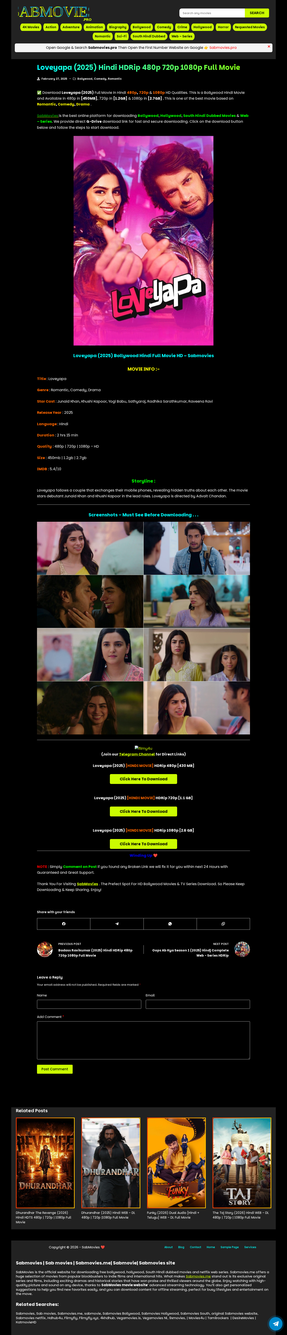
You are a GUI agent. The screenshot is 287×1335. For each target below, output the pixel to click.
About (168, 1247)
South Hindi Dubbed (149, 36)
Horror (223, 27)
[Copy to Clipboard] (223, 924)
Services (250, 1247)
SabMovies (87, 883)
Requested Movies (250, 27)
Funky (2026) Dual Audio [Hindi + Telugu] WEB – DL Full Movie (173, 1215)
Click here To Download (143, 779)
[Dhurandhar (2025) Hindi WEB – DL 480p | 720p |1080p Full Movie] (110, 1163)
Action (51, 27)
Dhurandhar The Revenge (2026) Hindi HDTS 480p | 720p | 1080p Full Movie (43, 1217)
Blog (181, 1247)
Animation (94, 27)
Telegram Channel (137, 754)
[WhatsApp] (170, 924)
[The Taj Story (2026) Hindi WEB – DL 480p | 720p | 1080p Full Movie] (242, 1163)
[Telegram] (117, 924)
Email (150, 995)
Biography (117, 27)
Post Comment (54, 1069)
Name (42, 995)
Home (211, 1247)
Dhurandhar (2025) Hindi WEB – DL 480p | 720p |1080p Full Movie (108, 1215)
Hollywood (203, 27)
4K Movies (30, 27)
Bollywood (142, 27)
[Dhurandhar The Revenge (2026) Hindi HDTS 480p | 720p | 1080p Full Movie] (45, 1163)
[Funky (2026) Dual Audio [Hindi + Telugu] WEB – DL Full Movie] (176, 1163)
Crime (182, 27)
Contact (195, 1247)
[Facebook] (63, 924)
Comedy (164, 27)
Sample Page (230, 1247)
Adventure (71, 27)
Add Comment (50, 1016)
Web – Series (182, 36)
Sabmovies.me (198, 1276)
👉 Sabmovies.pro (220, 47)
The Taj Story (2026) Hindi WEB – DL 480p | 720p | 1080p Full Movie (241, 1215)
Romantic (103, 36)
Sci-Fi (121, 36)
